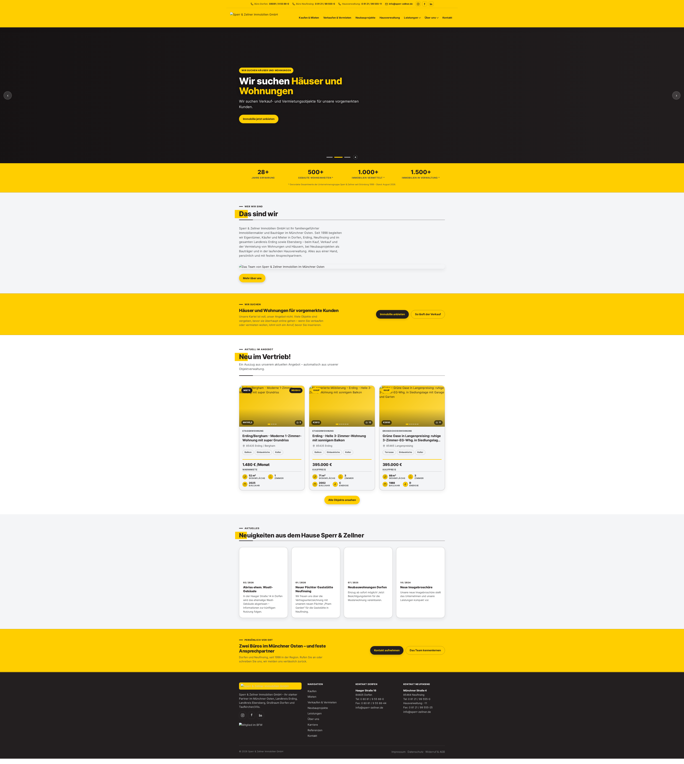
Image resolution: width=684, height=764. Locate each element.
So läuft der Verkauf (428, 314)
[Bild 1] (330, 157)
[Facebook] (424, 3)
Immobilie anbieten (392, 314)
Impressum (399, 751)
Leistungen (411, 17)
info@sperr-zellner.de (369, 707)
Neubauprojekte (365, 17)
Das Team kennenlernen (425, 650)
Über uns (430, 17)
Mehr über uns (252, 278)
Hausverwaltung (390, 17)
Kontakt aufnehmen (387, 650)
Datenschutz (415, 751)
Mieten (312, 696)
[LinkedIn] (431, 3)
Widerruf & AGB (435, 751)
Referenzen (315, 730)
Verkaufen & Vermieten (337, 17)
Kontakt (447, 17)
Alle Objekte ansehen (342, 500)
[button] (272, 437)
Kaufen (312, 691)
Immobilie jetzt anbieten (258, 119)
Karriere (313, 724)
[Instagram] (418, 3)
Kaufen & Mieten (309, 17)
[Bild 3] (347, 157)
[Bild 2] (338, 157)
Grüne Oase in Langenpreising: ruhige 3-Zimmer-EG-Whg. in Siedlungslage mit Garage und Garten (412, 440)
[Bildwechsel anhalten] (355, 157)
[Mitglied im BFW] (250, 725)
